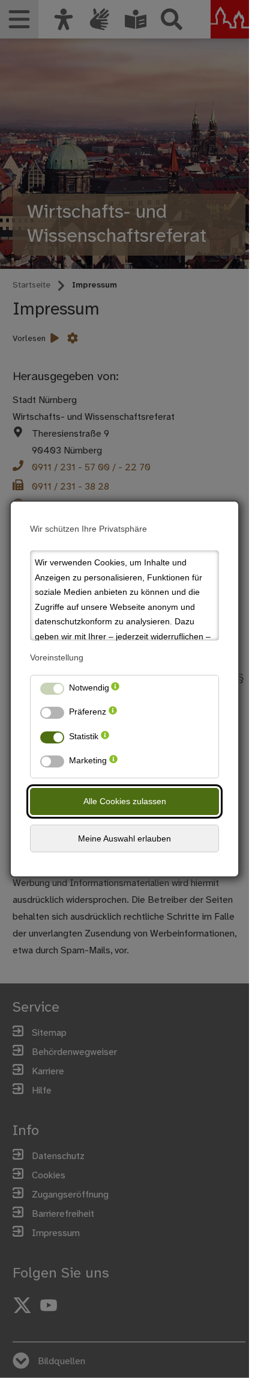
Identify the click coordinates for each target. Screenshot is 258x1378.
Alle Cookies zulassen (124, 801)
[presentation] (115, 690)
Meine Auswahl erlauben (124, 838)
